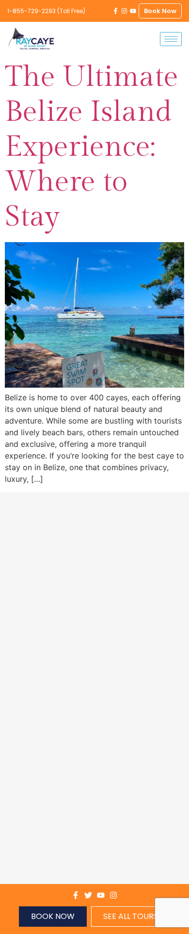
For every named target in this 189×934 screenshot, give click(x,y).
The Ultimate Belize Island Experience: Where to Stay (91, 147)
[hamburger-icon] (171, 39)
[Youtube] (133, 11)
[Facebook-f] (115, 11)
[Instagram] (124, 11)
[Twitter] (88, 895)
